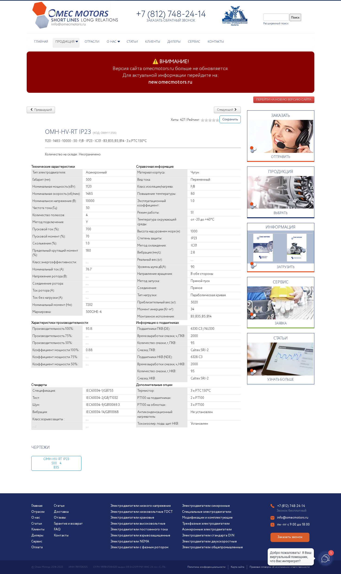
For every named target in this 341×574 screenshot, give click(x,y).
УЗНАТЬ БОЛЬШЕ (280, 379)
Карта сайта (237, 567)
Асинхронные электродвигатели (207, 529)
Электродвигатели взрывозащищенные (140, 535)
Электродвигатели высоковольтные (137, 523)
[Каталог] (297, 247)
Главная (36, 505)
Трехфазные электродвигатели (206, 523)
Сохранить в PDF (229, 119)
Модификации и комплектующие (207, 517)
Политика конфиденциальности (206, 567)
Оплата (37, 547)
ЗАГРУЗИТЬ (286, 267)
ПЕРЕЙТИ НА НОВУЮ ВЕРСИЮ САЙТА (283, 99)
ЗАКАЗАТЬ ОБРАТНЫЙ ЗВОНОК (170, 20)
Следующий (225, 110)
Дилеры (37, 535)
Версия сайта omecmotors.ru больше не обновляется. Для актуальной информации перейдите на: (170, 72)
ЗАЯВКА (281, 323)
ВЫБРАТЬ (281, 213)
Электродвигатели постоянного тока (139, 529)
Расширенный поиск (276, 24)
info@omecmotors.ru (292, 517)
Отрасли (38, 512)
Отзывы (60, 517)
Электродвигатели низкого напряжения (140, 505)
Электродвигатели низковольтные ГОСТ (141, 512)
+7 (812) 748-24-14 (171, 14)
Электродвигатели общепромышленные (212, 547)
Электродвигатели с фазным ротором (139, 547)
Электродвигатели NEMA (129, 541)
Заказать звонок (289, 537)
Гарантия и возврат (68, 523)
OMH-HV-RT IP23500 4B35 (56, 463)
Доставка (61, 512)
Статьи (36, 523)
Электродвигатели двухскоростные (209, 541)
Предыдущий (43, 110)
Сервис (36, 541)
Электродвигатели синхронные (206, 505)
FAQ (57, 529)
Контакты (61, 535)
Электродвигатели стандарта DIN (208, 535)
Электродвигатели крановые (132, 517)
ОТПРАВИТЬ (280, 157)
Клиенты (38, 529)
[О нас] (263, 247)
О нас (35, 517)
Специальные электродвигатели (206, 512)
